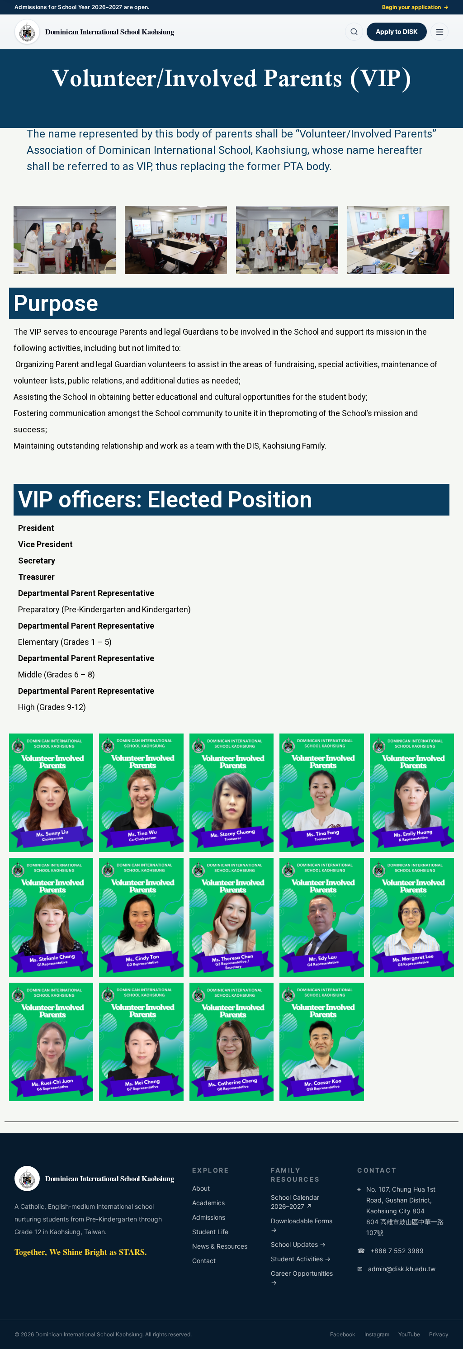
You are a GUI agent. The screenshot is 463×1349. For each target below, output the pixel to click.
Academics (208, 1203)
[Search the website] (354, 32)
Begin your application (415, 7)
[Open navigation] (439, 32)
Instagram (376, 1334)
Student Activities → (301, 1259)
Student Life (210, 1231)
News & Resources (219, 1246)
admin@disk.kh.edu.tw (396, 1269)
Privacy (439, 1334)
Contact (204, 1260)
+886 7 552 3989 (390, 1250)
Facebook (342, 1334)
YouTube (409, 1334)
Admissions (208, 1217)
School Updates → (298, 1244)
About (201, 1188)
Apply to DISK (397, 31)
